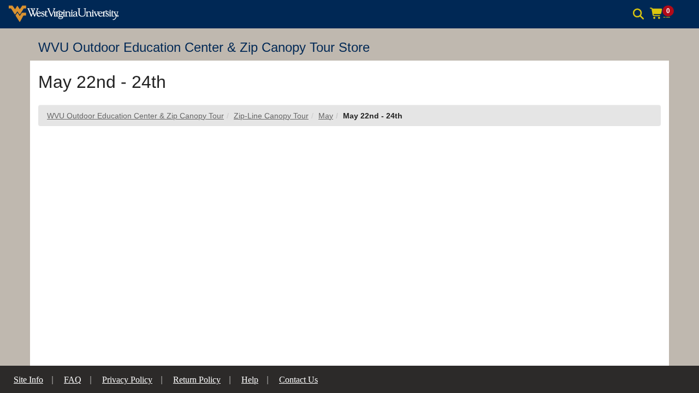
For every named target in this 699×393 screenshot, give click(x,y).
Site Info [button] (28, 379)
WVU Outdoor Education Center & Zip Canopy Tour (135, 115)
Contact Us (298, 379)
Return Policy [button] (197, 379)
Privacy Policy (127, 379)
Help (249, 379)
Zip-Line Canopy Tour (271, 115)
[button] (666, 13)
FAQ (72, 379)
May (325, 115)
